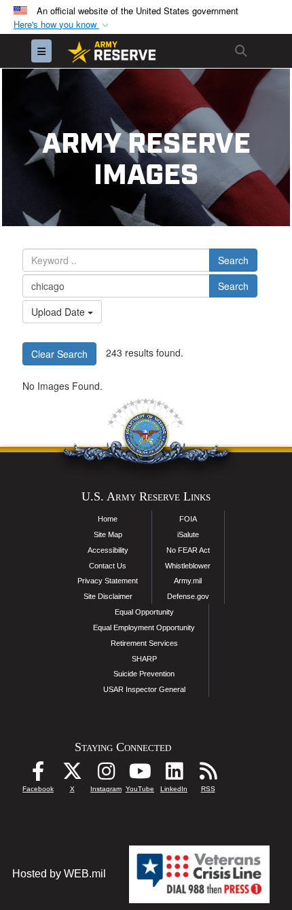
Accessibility (108, 550)
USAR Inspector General (144, 689)
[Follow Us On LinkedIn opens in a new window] (174, 774)
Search (233, 260)
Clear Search (59, 354)
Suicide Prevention (144, 674)
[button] (62, 25)
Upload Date (59, 311)
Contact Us (107, 566)
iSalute (188, 534)
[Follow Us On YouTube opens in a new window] (140, 774)
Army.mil (188, 581)
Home (107, 519)
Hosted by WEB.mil (59, 873)
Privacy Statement (107, 581)
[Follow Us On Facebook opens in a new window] (38, 774)
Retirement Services (144, 643)
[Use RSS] (208, 774)
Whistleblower (188, 566)
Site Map (108, 534)
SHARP (144, 659)
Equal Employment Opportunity (144, 627)
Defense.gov (188, 596)
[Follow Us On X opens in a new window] (72, 774)
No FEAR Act (188, 550)
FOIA (188, 519)
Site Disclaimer (108, 596)
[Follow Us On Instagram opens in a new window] (106, 774)
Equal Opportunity (144, 612)
